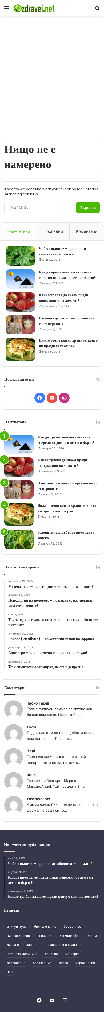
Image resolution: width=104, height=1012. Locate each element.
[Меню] (6, 10)
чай (10, 972)
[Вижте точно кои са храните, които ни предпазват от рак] (20, 349)
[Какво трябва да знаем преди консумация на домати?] (20, 302)
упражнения (85, 963)
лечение (51, 954)
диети (92, 936)
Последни (53, 231)
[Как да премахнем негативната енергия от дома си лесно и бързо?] (20, 279)
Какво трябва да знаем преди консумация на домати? (63, 297)
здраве (31, 945)
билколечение (45, 927)
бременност (73, 927)
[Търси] (97, 10)
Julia (31, 775)
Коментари (86, 231)
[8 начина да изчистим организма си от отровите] (20, 324)
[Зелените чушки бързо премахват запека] (19, 539)
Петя (31, 727)
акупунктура (17, 927)
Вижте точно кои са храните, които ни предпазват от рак (68, 343)
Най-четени (18, 231)
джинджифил (70, 936)
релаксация (42, 963)
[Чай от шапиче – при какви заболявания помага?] (20, 256)
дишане (13, 945)
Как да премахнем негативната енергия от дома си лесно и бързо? (67, 274)
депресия (44, 936)
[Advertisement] (52, 73)
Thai (31, 751)
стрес (63, 963)
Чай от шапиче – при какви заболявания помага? (62, 251)
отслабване (16, 963)
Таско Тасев (38, 703)
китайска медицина (22, 954)
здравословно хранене (63, 945)
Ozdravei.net (38, 798)
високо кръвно (18, 936)
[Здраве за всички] (34, 8)
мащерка (72, 954)
